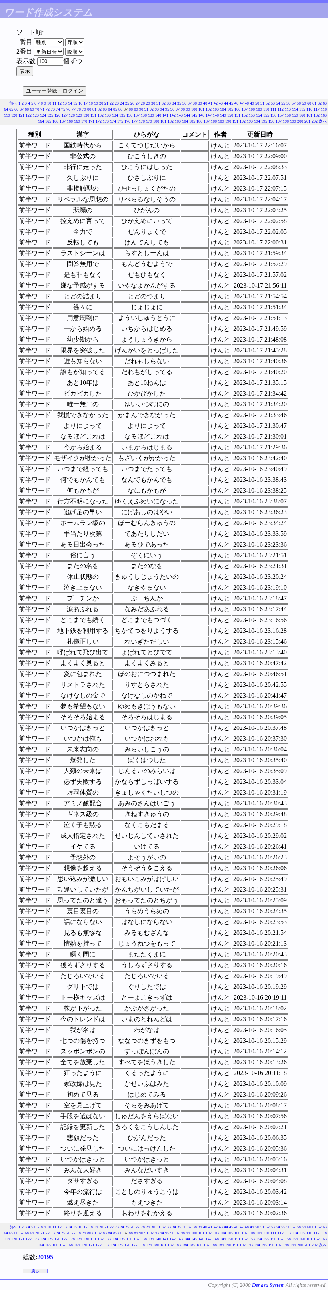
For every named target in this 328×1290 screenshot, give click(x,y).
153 (252, 115)
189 (221, 121)
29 (148, 103)
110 (266, 109)
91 (146, 109)
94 (162, 109)
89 (136, 109)
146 (201, 115)
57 (294, 103)
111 (273, 109)
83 (105, 109)
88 (131, 109)
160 (302, 115)
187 (207, 121)
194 (257, 121)
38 (195, 103)
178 (142, 121)
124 (43, 115)
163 (324, 115)
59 (304, 103)
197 (279, 121)
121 (21, 115)
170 (84, 121)
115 (302, 109)
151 (237, 115)
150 (230, 115)
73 (53, 109)
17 (86, 103)
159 (295, 115)
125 (50, 115)
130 (86, 115)
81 (94, 109)
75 (63, 109)
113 (288, 109)
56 (288, 103)
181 (163, 121)
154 (259, 115)
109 (259, 109)
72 (48, 109)
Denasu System (268, 1285)
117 (317, 109)
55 (283, 103)
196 (271, 121)
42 (216, 103)
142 (173, 115)
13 (65, 103)
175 (120, 121)
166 (55, 121)
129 (79, 115)
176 (127, 121)
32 (164, 103)
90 (141, 109)
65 (11, 109)
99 (188, 109)
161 (309, 115)
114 (295, 109)
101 (201, 109)
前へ (13, 103)
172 (99, 121)
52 (268, 103)
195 (264, 121)
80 (89, 109)
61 (314, 103)
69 (32, 109)
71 (42, 109)
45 (231, 103)
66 (16, 109)
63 (325, 103)
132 (101, 115)
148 (216, 115)
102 (209, 109)
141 (165, 115)
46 (236, 103)
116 (309, 109)
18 (91, 103)
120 (14, 115)
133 (108, 115)
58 (299, 103)
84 (110, 109)
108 (252, 109)
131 (93, 115)
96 (172, 109)
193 (250, 121)
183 (178, 121)
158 (288, 115)
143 (180, 115)
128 (72, 115)
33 (169, 103)
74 (58, 109)
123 (36, 115)
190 (228, 121)
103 (216, 109)
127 (65, 115)
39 (200, 103)
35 (179, 103)
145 (194, 115)
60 (309, 103)
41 (210, 103)
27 (138, 103)
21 (106, 103)
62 (320, 103)
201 (307, 121)
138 (144, 115)
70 (37, 109)
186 (199, 121)
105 (230, 109)
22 (112, 103)
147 (209, 115)
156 (273, 115)
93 (157, 109)
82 (100, 109)
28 (143, 103)
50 (257, 103)
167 (63, 121)
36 (184, 103)
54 (278, 103)
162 (317, 115)
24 (122, 103)
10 (49, 103)
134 (115, 115)
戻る (35, 1271)
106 (237, 109)
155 (266, 115)
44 (226, 103)
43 (221, 103)
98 (183, 109)
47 (242, 103)
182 (171, 121)
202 (315, 121)
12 (60, 103)
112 (281, 109)
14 (70, 103)
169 (77, 121)
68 (27, 109)
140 (158, 115)
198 (286, 121)
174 (113, 121)
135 (122, 115)
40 (205, 103)
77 (74, 109)
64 (6, 109)
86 (120, 109)
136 (129, 115)
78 (79, 109)
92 (152, 109)
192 (243, 121)
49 (252, 103)
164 (41, 121)
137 (137, 115)
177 (135, 121)
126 (57, 115)
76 (68, 109)
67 (22, 109)
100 (194, 109)
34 (174, 103)
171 (91, 121)
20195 (45, 1257)
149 (223, 115)
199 (293, 121)
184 (185, 121)
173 (106, 121)
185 (192, 121)
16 (80, 103)
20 (101, 103)
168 (70, 121)
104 (223, 109)
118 (324, 109)
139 (151, 115)
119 (7, 115)
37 (190, 103)
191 (235, 121)
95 (167, 109)
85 (115, 109)
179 (149, 121)
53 (273, 103)
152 (245, 115)
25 (127, 103)
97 (178, 109)
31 (158, 103)
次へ (323, 121)
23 (117, 103)
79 (84, 109)
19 (96, 103)
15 (75, 103)
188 (214, 121)
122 (29, 115)
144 (187, 115)
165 (48, 121)
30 (153, 103)
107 (245, 109)
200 (300, 121)
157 (281, 115)
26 (132, 103)
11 (54, 103)
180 (156, 121)
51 (262, 103)
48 (247, 103)
